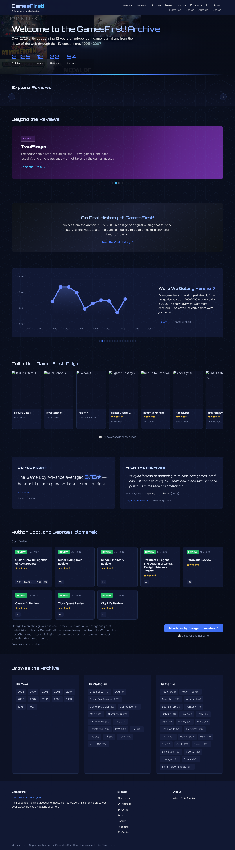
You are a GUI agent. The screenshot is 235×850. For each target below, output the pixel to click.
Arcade (193, 699)
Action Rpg (190, 691)
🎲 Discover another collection (117, 436)
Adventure (171, 699)
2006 (45, 691)
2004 (69, 691)
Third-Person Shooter (177, 766)
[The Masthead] (117, 341)
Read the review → (137, 500)
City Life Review (112, 603)
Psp (94, 736)
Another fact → (26, 498)
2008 (21, 691)
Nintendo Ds (99, 721)
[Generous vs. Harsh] (120, 341)
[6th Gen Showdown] (115, 341)
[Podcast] (112, 183)
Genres (189, 9)
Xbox (125, 736)
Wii (109, 736)
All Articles (124, 798)
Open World (171, 729)
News (168, 5)
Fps (187, 714)
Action (169, 691)
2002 (33, 699)
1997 (32, 706)
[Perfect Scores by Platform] (130, 341)
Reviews (127, 5)
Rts (166, 744)
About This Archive (184, 798)
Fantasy (193, 706)
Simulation (171, 751)
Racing (187, 736)
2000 (57, 699)
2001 (45, 699)
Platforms (175, 9)
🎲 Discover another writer (194, 635)
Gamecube (129, 706)
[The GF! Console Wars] (99, 341)
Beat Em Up (171, 706)
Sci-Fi (182, 744)
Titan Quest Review (71, 603)
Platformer (194, 729)
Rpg (205, 736)
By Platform (97, 684)
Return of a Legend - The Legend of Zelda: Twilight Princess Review (158, 565)
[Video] (119, 183)
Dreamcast (99, 691)
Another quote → (162, 500)
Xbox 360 (98, 744)
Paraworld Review (199, 560)
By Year (22, 684)
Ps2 (120, 729)
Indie (203, 714)
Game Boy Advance (104, 699)
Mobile (96, 714)
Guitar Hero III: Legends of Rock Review (31, 561)
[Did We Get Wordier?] (125, 341)
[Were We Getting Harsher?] (102, 341)
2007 (33, 691)
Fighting (169, 714)
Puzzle (168, 736)
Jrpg (167, 721)
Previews (142, 5)
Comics (181, 5)
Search (217, 9)
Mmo (202, 721)
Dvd (119, 691)
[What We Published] (133, 341)
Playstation (99, 729)
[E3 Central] (122, 183)
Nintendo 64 (117, 714)
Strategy (170, 759)
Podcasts (196, 5)
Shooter (201, 744)
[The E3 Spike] (128, 341)
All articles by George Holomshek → (194, 628)
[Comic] (116, 183)
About (217, 5)
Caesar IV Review (27, 603)
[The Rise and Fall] (110, 341)
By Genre (167, 684)
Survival (191, 759)
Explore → (164, 321)
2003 (21, 699)
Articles (156, 5)
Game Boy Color (102, 706)
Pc (120, 721)
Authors (203, 9)
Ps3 (136, 729)
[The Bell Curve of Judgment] (107, 341)
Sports (193, 751)
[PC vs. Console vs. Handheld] (135, 341)
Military (184, 721)
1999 (69, 699)
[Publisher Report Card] (104, 341)
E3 (207, 5)
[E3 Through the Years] (122, 341)
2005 (57, 691)
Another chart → (184, 321)
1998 (20, 706)
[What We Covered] (112, 341)
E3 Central (124, 832)
